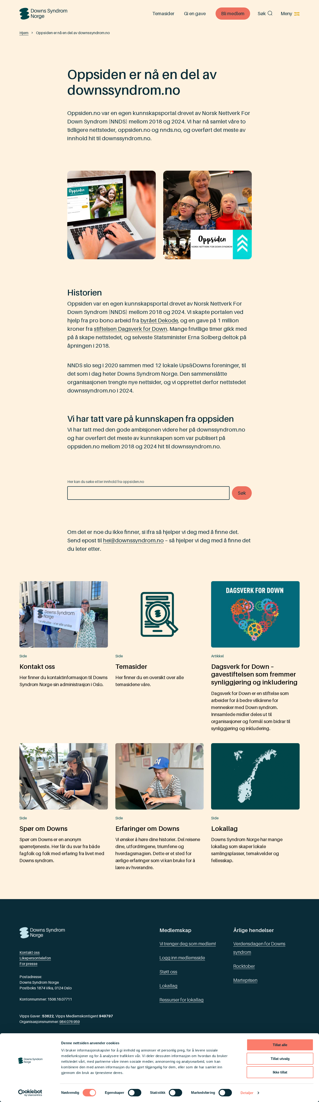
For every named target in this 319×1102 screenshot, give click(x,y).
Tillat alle (280, 1045)
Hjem (23, 32)
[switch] (134, 1092)
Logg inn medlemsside (182, 958)
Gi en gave (195, 13)
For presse (28, 963)
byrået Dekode (159, 320)
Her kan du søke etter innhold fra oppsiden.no (105, 481)
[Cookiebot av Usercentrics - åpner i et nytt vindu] (30, 1092)
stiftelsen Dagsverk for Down (130, 328)
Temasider (163, 13)
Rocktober (244, 966)
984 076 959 (69, 1021)
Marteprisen (245, 980)
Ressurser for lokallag (182, 1000)
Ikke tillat (280, 1072)
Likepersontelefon (35, 958)
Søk (262, 13)
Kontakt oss (29, 952)
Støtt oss (168, 972)
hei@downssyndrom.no (133, 540)
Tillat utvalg (280, 1059)
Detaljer (247, 1093)
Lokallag (168, 986)
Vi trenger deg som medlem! (188, 944)
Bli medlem (233, 13)
